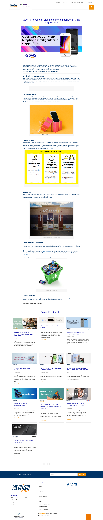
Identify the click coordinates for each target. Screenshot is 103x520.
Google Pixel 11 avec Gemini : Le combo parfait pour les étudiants (24, 334)
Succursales (41, 489)
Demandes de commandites (76, 2)
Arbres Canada (46, 251)
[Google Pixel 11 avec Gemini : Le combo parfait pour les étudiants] (24, 323)
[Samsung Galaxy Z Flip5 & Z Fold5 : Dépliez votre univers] (78, 359)
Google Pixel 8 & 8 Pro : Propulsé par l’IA (75, 333)
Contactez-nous (83, 7)
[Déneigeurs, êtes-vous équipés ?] (24, 359)
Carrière (58, 2)
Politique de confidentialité (44, 504)
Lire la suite (16, 348)
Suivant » (57, 464)
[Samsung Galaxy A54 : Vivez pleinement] (24, 431)
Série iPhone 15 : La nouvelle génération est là (50, 369)
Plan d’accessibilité (43, 506)
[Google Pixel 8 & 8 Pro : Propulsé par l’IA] (78, 323)
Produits (74, 7)
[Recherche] (91, 7)
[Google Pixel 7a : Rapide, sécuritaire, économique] (78, 395)
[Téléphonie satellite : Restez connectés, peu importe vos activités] (51, 395)
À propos (48, 7)
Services (55, 7)
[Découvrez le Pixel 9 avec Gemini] (51, 320)
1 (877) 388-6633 (89, 2)
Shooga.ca (46, 515)
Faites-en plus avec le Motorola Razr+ (21, 405)
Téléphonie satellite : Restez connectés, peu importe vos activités (50, 406)
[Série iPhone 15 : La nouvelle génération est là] (51, 359)
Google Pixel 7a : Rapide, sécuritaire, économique (76, 405)
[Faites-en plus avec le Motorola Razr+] (24, 395)
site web (50, 148)
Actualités (41, 494)
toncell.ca (64, 2)
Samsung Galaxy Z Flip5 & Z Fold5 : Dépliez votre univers (77, 369)
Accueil (40, 486)
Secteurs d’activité (64, 7)
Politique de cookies (43, 509)
